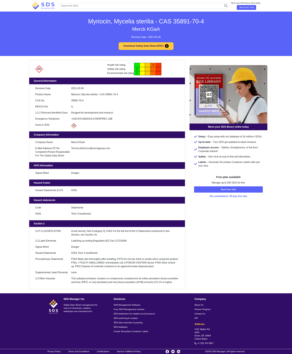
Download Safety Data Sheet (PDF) (143, 46)
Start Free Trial (246, 7)
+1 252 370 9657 (205, 343)
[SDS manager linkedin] (178, 351)
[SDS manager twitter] (173, 351)
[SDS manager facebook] (167, 351)
